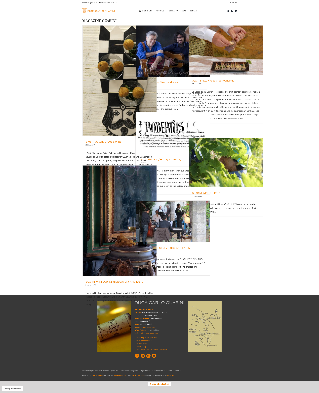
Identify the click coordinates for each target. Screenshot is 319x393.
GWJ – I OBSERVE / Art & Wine (103, 142)
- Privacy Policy (141, 343)
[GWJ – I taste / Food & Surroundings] (226, 50)
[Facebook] (137, 356)
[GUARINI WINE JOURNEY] (226, 162)
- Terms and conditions (143, 340)
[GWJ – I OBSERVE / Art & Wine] (120, 81)
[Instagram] (148, 356)
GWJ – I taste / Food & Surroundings (213, 81)
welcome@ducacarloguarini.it (146, 333)
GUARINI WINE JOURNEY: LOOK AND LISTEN (164, 248)
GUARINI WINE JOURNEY (206, 193)
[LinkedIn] (143, 356)
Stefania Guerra (120, 375)
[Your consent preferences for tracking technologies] (12, 388)
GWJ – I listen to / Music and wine (158, 82)
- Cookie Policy (140, 346)
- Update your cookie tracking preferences (151, 349)
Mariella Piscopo (137, 375)
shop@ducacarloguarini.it (145, 327)
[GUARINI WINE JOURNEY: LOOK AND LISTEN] (173, 221)
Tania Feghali (98, 375)
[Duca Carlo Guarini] (98, 9)
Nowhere (170, 375)
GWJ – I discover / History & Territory (160, 160)
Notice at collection (159, 384)
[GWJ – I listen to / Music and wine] (173, 51)
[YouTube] (154, 356)
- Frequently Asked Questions (146, 337)
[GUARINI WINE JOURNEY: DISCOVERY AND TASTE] (120, 221)
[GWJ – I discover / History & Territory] (173, 133)
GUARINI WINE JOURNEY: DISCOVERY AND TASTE (114, 282)
